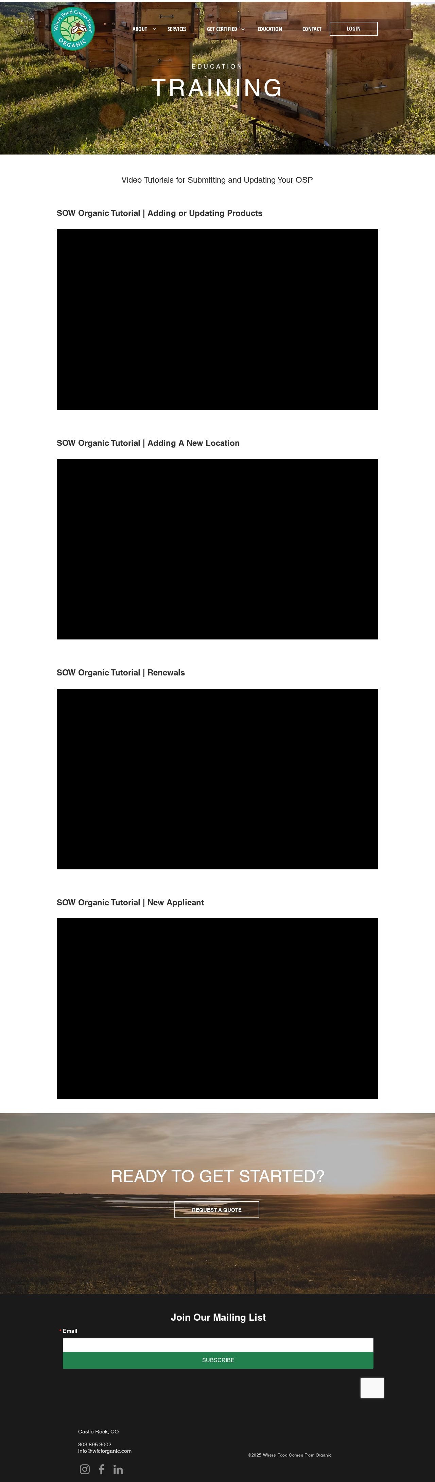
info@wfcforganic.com (105, 1451)
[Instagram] (84, 1469)
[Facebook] (101, 1469)
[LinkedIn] (118, 1469)
